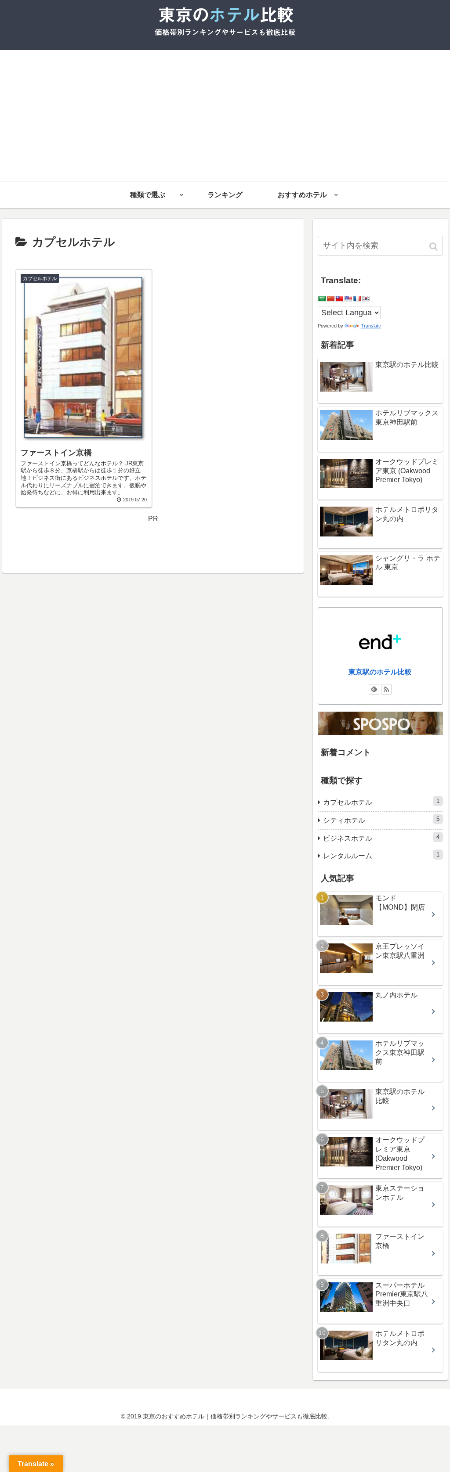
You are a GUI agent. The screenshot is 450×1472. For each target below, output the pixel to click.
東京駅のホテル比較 (380, 672)
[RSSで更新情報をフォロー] (386, 689)
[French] (357, 298)
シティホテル (381, 820)
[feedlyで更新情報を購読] (374, 689)
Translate (371, 325)
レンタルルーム (381, 855)
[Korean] (366, 298)
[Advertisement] (225, 115)
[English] (348, 298)
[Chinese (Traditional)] (339, 298)
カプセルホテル (381, 802)
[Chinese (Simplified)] (330, 298)
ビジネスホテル (381, 838)
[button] (434, 246)
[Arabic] (322, 298)
